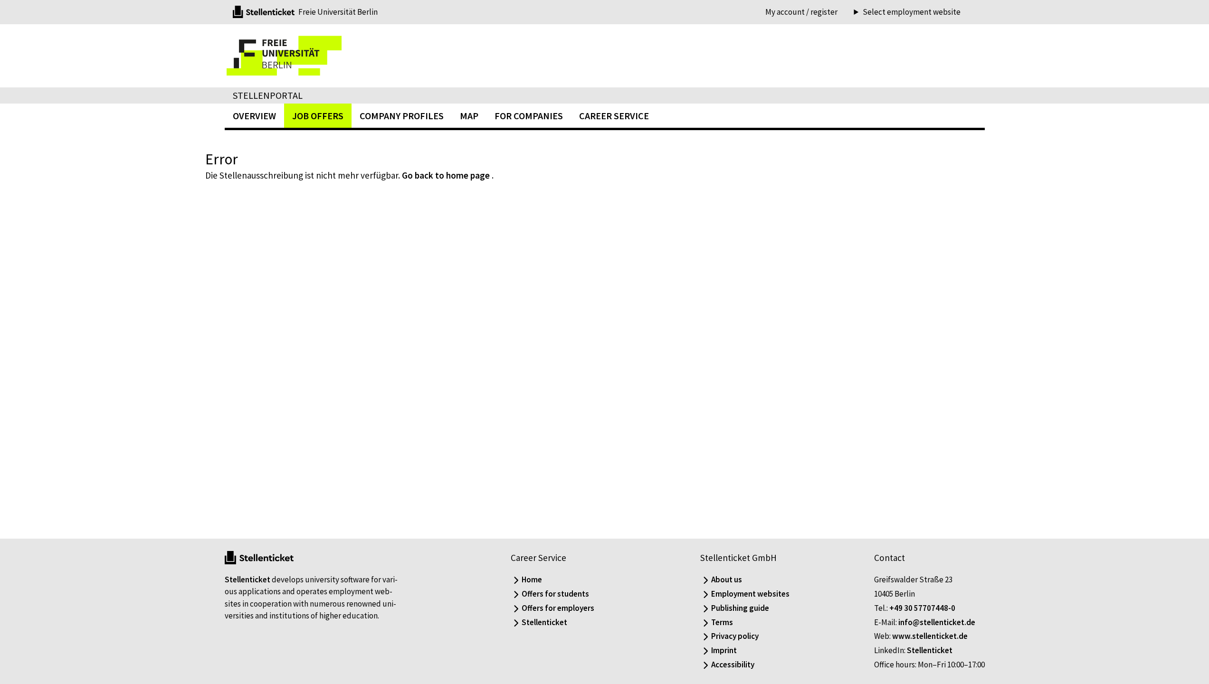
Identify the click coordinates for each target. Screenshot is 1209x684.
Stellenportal (268, 95)
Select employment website (911, 12)
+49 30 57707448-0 (922, 608)
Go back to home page (446, 175)
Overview (254, 116)
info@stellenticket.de (936, 622)
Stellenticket (247, 579)
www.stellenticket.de (930, 636)
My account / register (801, 12)
